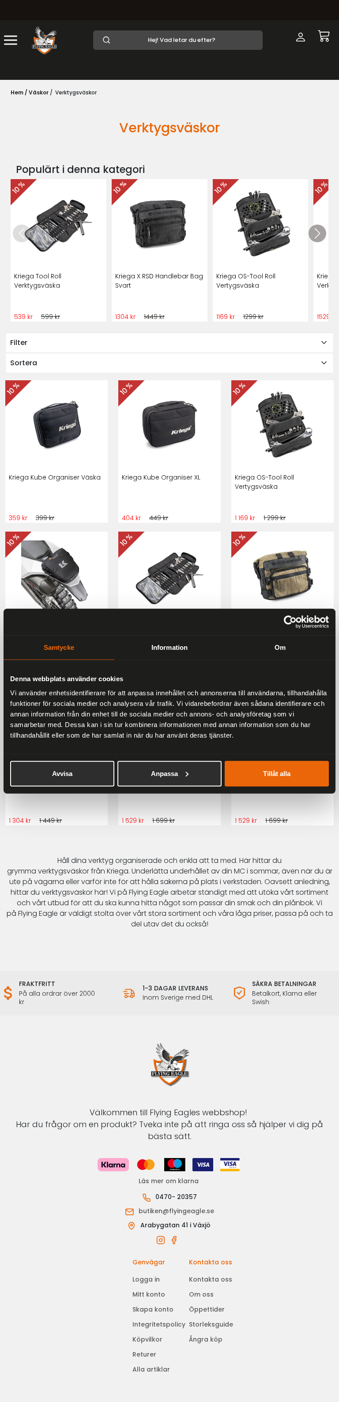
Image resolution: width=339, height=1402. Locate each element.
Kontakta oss (210, 1279)
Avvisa (62, 773)
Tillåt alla (276, 773)
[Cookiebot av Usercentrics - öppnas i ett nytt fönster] (290, 622)
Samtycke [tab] (59, 647)
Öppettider (207, 1309)
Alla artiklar (151, 1369)
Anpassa (164, 773)
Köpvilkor (147, 1339)
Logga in (146, 1279)
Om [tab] (280, 647)
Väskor (39, 92)
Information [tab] (169, 647)
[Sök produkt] (178, 40)
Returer (144, 1354)
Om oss (201, 1294)
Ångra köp (205, 1339)
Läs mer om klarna (169, 1181)
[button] (317, 233)
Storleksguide (211, 1324)
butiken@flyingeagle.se (176, 1211)
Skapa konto (152, 1309)
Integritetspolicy (158, 1324)
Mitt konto (148, 1294)
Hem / (19, 92)
